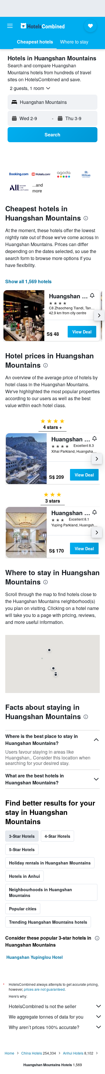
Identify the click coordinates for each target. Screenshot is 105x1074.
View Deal (82, 332)
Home (9, 1052)
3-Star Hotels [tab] (22, 836)
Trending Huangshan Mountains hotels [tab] (48, 922)
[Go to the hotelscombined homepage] (42, 25)
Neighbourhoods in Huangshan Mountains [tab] (40, 892)
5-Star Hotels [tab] (22, 849)
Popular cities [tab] (22, 908)
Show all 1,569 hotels (28, 281)
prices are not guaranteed (44, 989)
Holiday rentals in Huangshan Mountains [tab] (50, 863)
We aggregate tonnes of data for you (46, 1016)
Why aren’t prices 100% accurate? (44, 1027)
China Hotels (31, 1052)
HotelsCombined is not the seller (42, 1006)
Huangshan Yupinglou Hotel (34, 957)
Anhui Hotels (73, 1052)
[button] (10, 25)
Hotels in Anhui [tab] (24, 876)
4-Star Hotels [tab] (57, 836)
